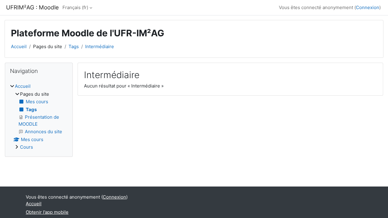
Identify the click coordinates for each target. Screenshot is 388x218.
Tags (74, 46)
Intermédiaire (99, 46)
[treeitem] (39, 117)
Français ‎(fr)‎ (75, 7)
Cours (26, 147)
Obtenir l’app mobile (47, 212)
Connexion (367, 7)
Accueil (19, 46)
